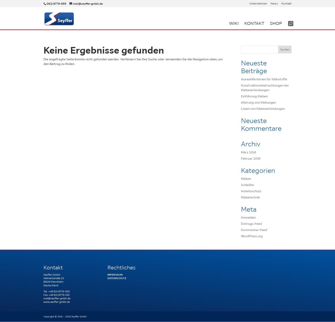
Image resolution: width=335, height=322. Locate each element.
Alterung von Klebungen (258, 102)
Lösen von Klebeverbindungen (263, 109)
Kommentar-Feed (254, 230)
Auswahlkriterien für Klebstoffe (264, 79)
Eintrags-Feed (251, 224)
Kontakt (286, 3)
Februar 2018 (250, 158)
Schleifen (247, 185)
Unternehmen (258, 3)
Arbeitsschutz (251, 191)
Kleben (246, 179)
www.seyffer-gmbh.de (56, 302)
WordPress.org (252, 236)
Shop (276, 23)
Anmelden (248, 217)
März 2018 (248, 152)
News (274, 3)
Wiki (234, 23)
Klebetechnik (250, 197)
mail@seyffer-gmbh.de (56, 298)
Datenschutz (116, 278)
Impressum (115, 274)
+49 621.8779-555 (59, 291)
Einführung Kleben (254, 96)
